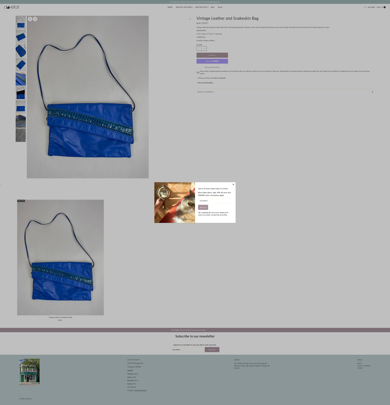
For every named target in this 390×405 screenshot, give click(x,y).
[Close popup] (233, 184)
